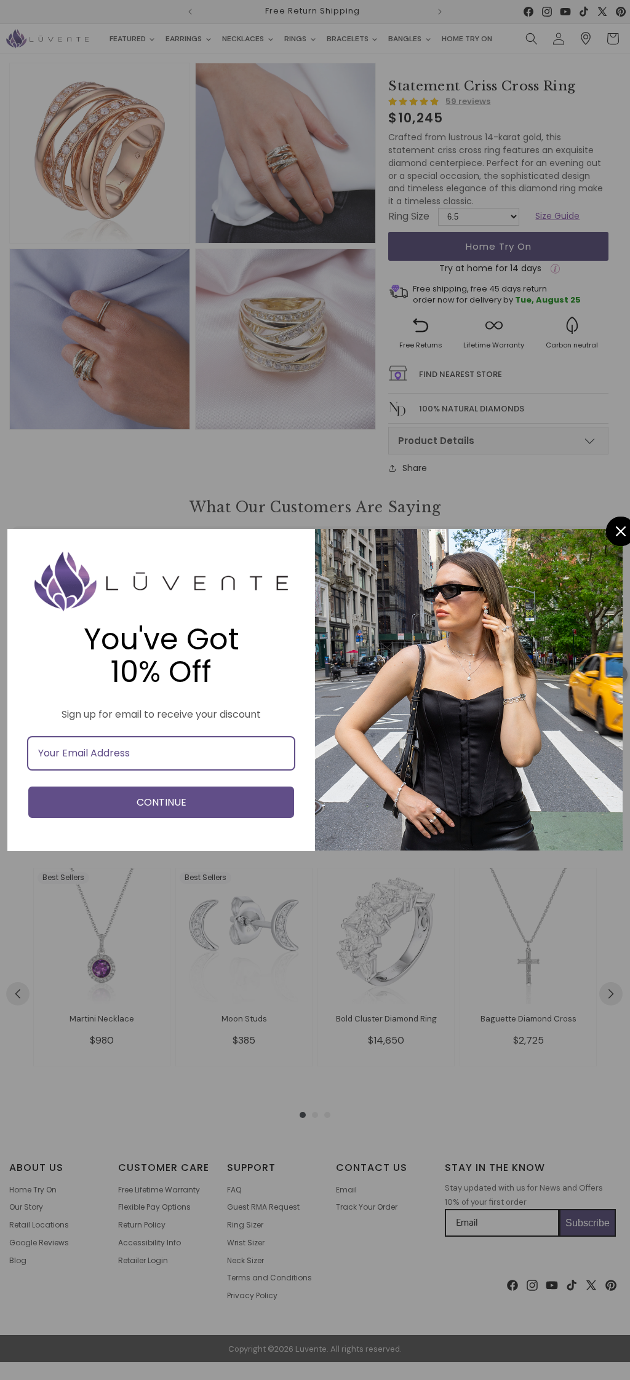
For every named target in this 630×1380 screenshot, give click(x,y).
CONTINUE (161, 802)
